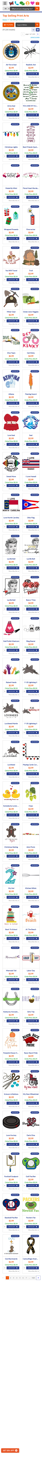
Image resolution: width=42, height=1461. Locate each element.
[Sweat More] (11, 463)
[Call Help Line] (17, 3)
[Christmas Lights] (11, 134)
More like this (13, 77)
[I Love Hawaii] (30, 463)
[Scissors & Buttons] (11, 1081)
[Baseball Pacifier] (11, 1204)
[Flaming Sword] (30, 381)
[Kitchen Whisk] (30, 875)
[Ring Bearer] (30, 628)
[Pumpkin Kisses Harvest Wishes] (11, 1039)
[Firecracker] (30, 216)
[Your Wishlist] (32, 3)
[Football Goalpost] (11, 1163)
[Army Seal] (11, 92)
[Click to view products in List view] (33, 29)
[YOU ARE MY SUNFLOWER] (30, 92)
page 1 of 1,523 (30, 34)
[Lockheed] (11, 751)
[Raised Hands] (11, 669)
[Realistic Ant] (30, 51)
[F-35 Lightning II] (30, 669)
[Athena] (11, 381)
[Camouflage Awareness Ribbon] (30, 1245)
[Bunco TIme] (30, 586)
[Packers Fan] (30, 1204)
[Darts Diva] (30, 1122)
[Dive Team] (11, 339)
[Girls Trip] (30, 998)
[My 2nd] (11, 875)
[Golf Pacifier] (30, 1163)
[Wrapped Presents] (11, 216)
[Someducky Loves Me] (11, 792)
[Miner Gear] (11, 298)
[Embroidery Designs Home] (11, 3)
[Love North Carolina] (11, 504)
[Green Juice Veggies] (30, 298)
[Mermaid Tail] (11, 957)
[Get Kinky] (30, 339)
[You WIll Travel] (11, 257)
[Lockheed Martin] (11, 710)
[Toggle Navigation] (5, 3)
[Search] (37, 9)
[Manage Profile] (28, 3)
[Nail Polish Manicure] (11, 628)
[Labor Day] (30, 957)
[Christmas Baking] (11, 834)
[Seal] (30, 422)
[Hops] (30, 792)
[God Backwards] (11, 1245)
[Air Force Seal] (11, 51)
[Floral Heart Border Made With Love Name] (30, 175)
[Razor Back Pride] (30, 1039)
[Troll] (30, 257)
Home (5, 20)
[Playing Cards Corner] (30, 751)
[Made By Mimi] (11, 175)
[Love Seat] (11, 422)
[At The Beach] (30, 916)
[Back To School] (11, 916)
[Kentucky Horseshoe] (11, 998)
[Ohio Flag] (30, 504)
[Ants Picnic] (30, 834)
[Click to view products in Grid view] (38, 29)
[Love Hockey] (11, 1122)
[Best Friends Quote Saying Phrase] (30, 134)
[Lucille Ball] (11, 545)
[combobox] (22, 9)
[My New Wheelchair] (30, 1081)
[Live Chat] (22, 3)
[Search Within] (37, 25)
